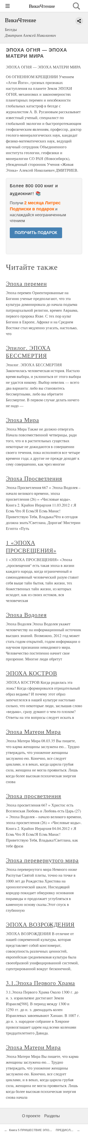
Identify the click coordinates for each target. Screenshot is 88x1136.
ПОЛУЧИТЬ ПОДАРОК (36, 233)
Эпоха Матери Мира (33, 731)
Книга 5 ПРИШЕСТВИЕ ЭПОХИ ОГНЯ (35, 1130)
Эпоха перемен (26, 283)
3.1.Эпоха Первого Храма (40, 983)
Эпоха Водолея (26, 615)
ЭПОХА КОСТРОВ (31, 673)
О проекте (31, 1116)
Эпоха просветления (33, 796)
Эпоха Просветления (34, 478)
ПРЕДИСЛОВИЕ (67, 1130)
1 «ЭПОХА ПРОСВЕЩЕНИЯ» (31, 546)
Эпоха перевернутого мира (42, 860)
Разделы (52, 1116)
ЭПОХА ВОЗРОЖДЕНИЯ (40, 924)
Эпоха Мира (22, 420)
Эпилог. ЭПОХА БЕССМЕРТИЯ (28, 351)
